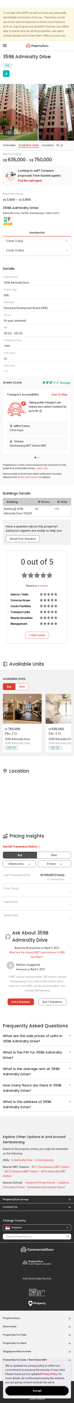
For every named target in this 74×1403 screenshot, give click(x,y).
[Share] (6, 73)
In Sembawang (44, 1160)
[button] (35, 457)
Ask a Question (21, 1001)
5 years (51, 863)
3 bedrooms (16, 863)
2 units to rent (15, 250)
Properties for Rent (15, 1343)
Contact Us (10, 1207)
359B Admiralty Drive (17, 739)
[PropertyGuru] (37, 45)
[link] (37, 175)
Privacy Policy (49, 1374)
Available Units (28, 145)
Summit (37, 1278)
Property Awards (37, 1262)
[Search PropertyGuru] (68, 1236)
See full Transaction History (20, 846)
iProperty (37, 1303)
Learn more (42, 468)
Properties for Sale (14, 1335)
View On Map (59, 394)
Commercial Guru (37, 1249)
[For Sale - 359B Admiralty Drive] (22, 709)
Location (48, 145)
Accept (37, 1390)
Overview (9, 145)
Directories (9, 1326)
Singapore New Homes (17, 1351)
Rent (22, 686)
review (43, 585)
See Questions (52, 1001)
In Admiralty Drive (22, 1160)
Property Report (37, 1292)
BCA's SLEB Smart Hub (30, 477)
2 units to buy (14, 241)
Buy (9, 686)
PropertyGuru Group (15, 1199)
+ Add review (37, 635)
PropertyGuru (11, 1318)
